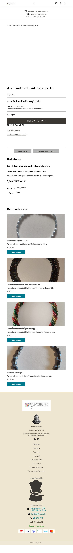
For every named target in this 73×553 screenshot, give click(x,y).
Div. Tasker (36, 463)
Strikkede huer (36, 459)
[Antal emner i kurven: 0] (61, 3)
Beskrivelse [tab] (22, 151)
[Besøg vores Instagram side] (38, 440)
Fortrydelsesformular (36, 471)
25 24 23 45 (38, 518)
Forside (9, 25)
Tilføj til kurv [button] (16, 252)
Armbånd (15, 25)
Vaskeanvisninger (36, 467)
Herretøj (36, 456)
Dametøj (36, 452)
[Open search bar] (34, 3)
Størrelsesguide (13, 130)
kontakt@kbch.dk (38, 514)
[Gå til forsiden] (11, 3)
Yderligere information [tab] (46, 151)
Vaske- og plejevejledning (17, 134)
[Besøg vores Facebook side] (35, 440)
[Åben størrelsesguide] (36, 491)
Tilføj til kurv (36, 120)
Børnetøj (36, 448)
